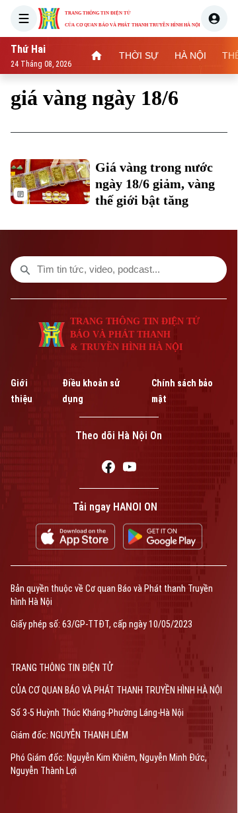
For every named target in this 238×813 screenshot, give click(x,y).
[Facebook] (108, 469)
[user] (214, 18)
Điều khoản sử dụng (91, 391)
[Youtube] (129, 469)
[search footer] (25, 269)
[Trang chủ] (96, 55)
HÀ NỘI (190, 55)
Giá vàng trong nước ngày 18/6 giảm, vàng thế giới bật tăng (155, 183)
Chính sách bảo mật (182, 391)
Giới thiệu (21, 391)
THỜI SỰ (139, 55)
